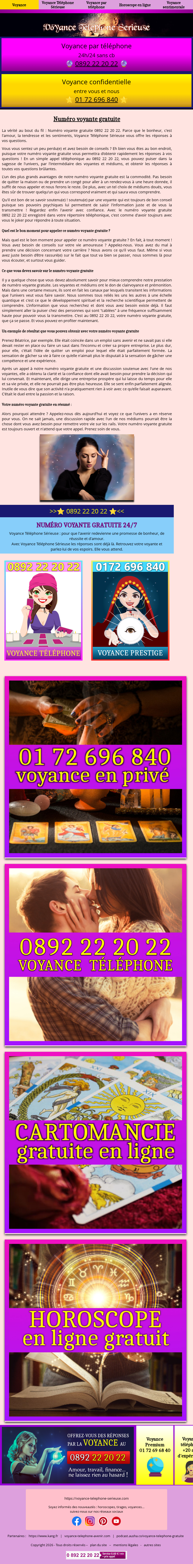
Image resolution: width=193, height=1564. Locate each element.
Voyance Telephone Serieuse (96, 26)
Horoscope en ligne (135, 5)
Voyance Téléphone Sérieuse (58, 4)
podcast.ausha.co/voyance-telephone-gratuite (150, 1536)
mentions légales (125, 1545)
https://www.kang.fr (43, 1536)
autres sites (152, 1545)
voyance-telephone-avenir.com (87, 1536)
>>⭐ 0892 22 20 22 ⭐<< (87, 511)
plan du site (98, 1545)
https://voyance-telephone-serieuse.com (96, 1498)
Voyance (19, 5)
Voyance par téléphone (96, 4)
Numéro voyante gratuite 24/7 (87, 525)
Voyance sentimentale (174, 4)
